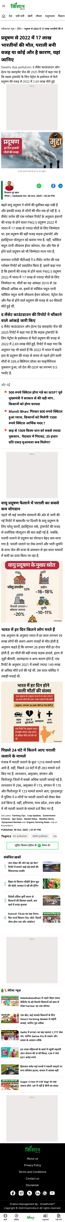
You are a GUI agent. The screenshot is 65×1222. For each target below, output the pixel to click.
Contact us (32, 1178)
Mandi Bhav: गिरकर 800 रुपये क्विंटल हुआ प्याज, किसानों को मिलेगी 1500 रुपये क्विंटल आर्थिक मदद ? (35, 417)
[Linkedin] (60, 186)
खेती (30, 16)
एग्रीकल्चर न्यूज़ (7, 28)
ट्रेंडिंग (19, 28)
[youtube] (52, 1194)
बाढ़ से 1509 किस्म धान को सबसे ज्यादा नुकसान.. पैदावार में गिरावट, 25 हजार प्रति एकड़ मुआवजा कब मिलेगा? (35, 436)
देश (10, 16)
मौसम (39, 16)
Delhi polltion (40, 836)
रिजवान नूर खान (11, 192)
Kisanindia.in (31, 1208)
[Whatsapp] (45, 1194)
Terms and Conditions (32, 1172)
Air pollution (20, 836)
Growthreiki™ (47, 1204)
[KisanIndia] (30, 1217)
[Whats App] (38, 186)
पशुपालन (50, 16)
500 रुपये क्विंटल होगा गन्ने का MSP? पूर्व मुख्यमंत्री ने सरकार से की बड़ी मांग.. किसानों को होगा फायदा (35, 398)
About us (32, 1158)
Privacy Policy (32, 1165)
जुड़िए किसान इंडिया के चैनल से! (32, 845)
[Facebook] (53, 186)
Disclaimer (32, 1185)
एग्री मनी (20, 16)
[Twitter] (45, 186)
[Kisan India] (17, 6)
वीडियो (16, 1220)
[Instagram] (21, 1194)
